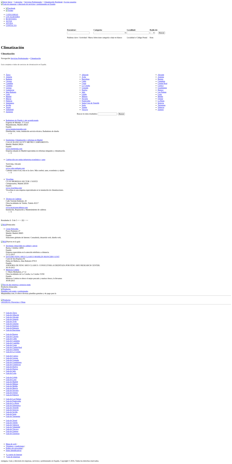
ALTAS (9, 21)
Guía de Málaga (12, 384)
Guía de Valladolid (13, 427)
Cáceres (9, 81)
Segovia (161, 103)
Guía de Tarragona (13, 416)
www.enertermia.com (14, 149)
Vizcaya (85, 110)
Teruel (8, 107)
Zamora (161, 110)
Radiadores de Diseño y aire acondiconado (22, 120)
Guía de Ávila (11, 321)
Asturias (161, 77)
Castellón (9, 83)
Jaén (83, 92)
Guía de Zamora (12, 431)
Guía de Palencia (12, 395)
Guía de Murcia (12, 388)
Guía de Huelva (12, 367)
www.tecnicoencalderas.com (17, 207)
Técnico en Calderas (13, 199)
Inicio (10, 2)
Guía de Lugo (11, 380)
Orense (160, 99)
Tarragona (161, 105)
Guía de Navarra (12, 390)
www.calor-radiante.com (15, 168)
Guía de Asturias (12, 324)
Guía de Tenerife (12, 408)
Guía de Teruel (11, 420)
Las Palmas (162, 92)
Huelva (84, 90)
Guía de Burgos (12, 334)
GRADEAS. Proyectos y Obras (13, 302)
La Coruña (86, 86)
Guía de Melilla (12, 386)
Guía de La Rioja (12, 403)
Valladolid (10, 110)
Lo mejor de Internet (14, 455)
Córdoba (9, 86)
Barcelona (85, 79)
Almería (9, 77)
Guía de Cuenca (12, 356)
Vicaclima (9, 179)
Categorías (18, 2)
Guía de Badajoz (12, 326)
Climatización (49, 2)
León (8, 94)
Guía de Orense (12, 393)
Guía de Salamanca (13, 405)
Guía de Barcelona (13, 330)
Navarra (85, 99)
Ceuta (84, 83)
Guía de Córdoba (12, 350)
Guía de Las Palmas (13, 399)
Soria (84, 105)
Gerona (8, 88)
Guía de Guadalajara (14, 362)
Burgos (160, 79)
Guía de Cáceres (12, 336)
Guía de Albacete (12, 315)
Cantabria (161, 81)
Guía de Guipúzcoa (13, 365)
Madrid (8, 96)
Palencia (9, 101)
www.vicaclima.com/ (14, 188)
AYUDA (9, 23)
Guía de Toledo (12, 423)
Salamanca (10, 103)
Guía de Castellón (12, 343)
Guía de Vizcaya (12, 429)
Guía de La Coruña (13, 352)
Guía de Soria (11, 414)
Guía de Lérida (11, 377)
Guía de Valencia (12, 425)
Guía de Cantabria (13, 341)
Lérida (84, 94)
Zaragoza (9, 112)
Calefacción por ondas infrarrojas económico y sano (25, 160)
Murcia (8, 99)
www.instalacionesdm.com (16, 129)
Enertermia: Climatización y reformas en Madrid (24, 140)
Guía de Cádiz (11, 339)
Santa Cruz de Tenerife (90, 103)
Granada (85, 88)
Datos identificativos (13, 450)
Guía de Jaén (11, 371)
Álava (8, 75)
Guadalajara (162, 88)
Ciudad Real (162, 83)
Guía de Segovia (12, 410)
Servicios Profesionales (33, 2)
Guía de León (11, 373)
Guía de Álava (11, 313)
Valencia (161, 107)
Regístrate (59, 2)
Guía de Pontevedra (13, 401)
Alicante (161, 75)
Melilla (160, 96)
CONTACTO (11, 25)
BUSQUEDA (11, 19)
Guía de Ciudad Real (14, 347)
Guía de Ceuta (11, 345)
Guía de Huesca (12, 369)
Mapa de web (11, 444)
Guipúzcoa (10, 90)
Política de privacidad (14, 448)
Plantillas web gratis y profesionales (14, 291)
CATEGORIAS (12, 15)
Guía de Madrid (12, 382)
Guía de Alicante (12, 317)
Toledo (84, 107)
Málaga (84, 96)
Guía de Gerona (12, 358)
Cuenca (160, 86)
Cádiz (84, 81)
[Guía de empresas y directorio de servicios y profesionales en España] (28, 4)
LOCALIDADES (13, 17)
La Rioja (161, 101)
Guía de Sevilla (12, 412)
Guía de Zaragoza (12, 434)
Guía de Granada (12, 360)
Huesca (160, 90)
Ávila (84, 77)
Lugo (160, 94)
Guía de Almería (12, 319)
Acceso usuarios (70, 2)
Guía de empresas (13, 457)
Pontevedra (86, 101)
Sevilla (8, 105)
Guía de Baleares (12, 328)
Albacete (85, 75)
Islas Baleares (11, 92)
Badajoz (9, 79)
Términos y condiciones (15, 446)
